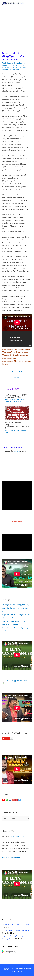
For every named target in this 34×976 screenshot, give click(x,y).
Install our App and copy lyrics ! (15, 681)
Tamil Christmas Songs (10, 63)
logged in (16, 451)
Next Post (17, 377)
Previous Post (17, 372)
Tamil (18, 399)
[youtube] (4, 800)
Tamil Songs (16, 70)
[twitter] (19, 800)
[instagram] (13, 800)
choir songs (22, 67)
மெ (22, 70)
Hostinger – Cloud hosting (11, 857)
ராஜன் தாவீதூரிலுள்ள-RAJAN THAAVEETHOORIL (16, 396)
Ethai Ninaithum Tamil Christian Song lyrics (16, 930)
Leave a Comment (10, 399)
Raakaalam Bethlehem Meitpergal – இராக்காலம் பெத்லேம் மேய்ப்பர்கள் (17, 425)
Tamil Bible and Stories (18, 836)
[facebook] (10, 800)
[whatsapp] (7, 800)
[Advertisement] (17, 25)
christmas (5, 70)
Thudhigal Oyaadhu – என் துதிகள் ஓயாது (16, 605)
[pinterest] (16, 800)
